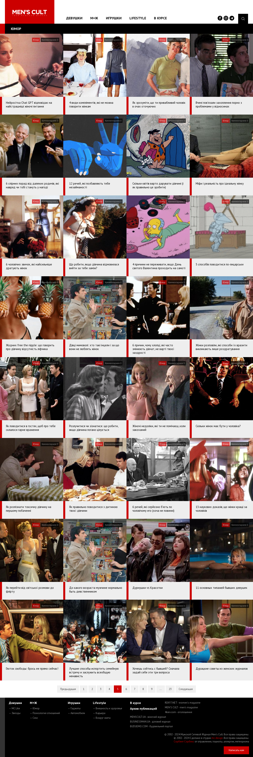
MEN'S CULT (181, 707)
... (161, 689)
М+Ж (94, 18)
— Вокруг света (101, 718)
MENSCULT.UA (148, 717)
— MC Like (14, 708)
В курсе (160, 18)
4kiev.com (178, 712)
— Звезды (15, 713)
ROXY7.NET (182, 702)
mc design (217, 738)
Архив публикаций (143, 708)
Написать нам (236, 750)
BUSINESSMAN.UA (150, 721)
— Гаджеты (74, 708)
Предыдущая (68, 689)
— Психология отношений (45, 713)
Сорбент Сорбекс (184, 741)
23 (170, 689)
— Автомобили (76, 713)
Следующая (186, 689)
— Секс (34, 718)
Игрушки (114, 18)
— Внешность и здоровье (107, 708)
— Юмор (35, 708)
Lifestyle (137, 18)
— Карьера (99, 713)
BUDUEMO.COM (151, 726)
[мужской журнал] (29, 13)
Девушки (74, 18)
